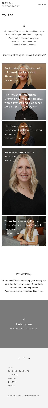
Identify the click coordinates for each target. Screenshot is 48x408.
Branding (13, 375)
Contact (12, 382)
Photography (14, 38)
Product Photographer (30, 38)
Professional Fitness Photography (24, 41)
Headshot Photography (32, 34)
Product (12, 378)
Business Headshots (18, 371)
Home (10, 367)
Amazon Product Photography (31, 31)
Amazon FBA (13, 31)
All (5, 31)
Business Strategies (13, 34)
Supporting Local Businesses (24, 44)
